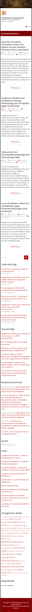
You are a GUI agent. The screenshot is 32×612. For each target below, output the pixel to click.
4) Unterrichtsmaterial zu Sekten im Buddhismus (14, 475)
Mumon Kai (15, 545)
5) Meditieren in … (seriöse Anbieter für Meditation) (15, 481)
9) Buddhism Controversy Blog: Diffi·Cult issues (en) (15, 505)
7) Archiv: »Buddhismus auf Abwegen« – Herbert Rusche (15, 490)
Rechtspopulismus (7, 548)
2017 (2, 517)
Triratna (25, 573)
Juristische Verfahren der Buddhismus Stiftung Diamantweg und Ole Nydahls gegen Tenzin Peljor (15, 102)
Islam (29, 530)
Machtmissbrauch (12, 541)
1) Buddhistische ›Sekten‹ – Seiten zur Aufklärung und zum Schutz (14, 456)
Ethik (22, 528)
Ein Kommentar (22, 54)
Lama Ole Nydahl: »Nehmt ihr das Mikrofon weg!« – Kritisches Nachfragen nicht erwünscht (15, 207)
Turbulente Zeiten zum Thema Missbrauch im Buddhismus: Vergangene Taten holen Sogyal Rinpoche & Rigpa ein (15, 356)
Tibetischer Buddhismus (8, 54)
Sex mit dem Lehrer (18, 551)
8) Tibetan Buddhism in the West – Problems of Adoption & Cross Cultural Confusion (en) (15, 497)
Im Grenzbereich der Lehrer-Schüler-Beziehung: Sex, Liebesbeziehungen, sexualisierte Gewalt (14, 317)
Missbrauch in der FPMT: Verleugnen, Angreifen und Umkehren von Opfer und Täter (15, 406)
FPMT (29, 528)
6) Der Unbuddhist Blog (9, 486)
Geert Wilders (5, 530)
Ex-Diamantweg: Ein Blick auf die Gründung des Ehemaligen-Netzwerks (14, 289)
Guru (14, 530)
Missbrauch (6, 545)
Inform (25, 530)
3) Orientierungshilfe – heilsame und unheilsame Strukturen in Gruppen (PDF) (15, 469)
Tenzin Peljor (20, 573)
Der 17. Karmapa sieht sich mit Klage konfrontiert (14, 343)
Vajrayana (4, 575)
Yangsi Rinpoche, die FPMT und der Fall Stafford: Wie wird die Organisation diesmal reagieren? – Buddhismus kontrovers (15, 398)
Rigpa (4, 550)
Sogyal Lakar (12, 570)
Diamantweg (20, 525)
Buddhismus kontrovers (12, 17)
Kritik (21, 533)
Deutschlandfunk (11, 525)
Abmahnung (7, 517)
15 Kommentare (16, 111)
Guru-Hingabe (20, 530)
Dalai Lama (13, 519)
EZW (25, 528)
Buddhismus (25, 53)
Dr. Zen (17, 528)
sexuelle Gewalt (15, 563)
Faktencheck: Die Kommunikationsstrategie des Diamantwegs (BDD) (15, 155)
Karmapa (3, 533)
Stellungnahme (13, 573)
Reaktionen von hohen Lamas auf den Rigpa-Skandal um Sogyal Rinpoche (14, 349)
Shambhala (4, 570)
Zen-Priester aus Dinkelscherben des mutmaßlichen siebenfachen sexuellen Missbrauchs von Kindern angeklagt (15, 424)
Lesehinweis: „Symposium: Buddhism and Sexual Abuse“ (14, 270)
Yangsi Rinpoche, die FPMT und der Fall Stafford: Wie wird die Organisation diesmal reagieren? (15, 279)
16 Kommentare (22, 162)
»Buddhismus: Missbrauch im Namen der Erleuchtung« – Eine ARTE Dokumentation (15, 307)
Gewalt (11, 530)
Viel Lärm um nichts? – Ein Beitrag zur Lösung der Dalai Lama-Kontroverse (14, 297)
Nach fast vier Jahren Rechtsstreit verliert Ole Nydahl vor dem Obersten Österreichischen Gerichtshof (15, 45)
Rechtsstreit (19, 547)
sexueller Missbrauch (12, 566)
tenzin (4, 53)
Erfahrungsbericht (6, 216)
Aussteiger (14, 517)
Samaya (10, 551)
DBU (19, 519)
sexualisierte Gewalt (11, 553)
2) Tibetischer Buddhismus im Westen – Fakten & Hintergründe (15, 462)
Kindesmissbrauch (13, 533)
